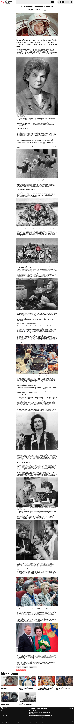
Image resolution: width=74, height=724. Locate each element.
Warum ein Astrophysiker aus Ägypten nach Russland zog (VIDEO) (26, 688)
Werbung (2, 710)
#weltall (18, 667)
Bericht (25, 330)
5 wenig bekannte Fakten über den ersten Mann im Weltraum (27, 703)
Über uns (2, 711)
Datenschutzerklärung (5, 712)
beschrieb (35, 266)
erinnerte (22, 469)
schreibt (21, 574)
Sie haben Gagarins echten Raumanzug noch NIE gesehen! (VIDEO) (63, 688)
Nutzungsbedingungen (5, 715)
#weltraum (25, 667)
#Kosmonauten (33, 667)
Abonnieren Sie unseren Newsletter (38, 710)
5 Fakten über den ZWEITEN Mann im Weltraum (9, 687)
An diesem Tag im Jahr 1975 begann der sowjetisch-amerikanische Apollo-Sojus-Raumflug (46, 688)
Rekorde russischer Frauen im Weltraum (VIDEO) (8, 703)
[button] (50, 1)
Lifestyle (44, 10)
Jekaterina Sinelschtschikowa (34, 9)
